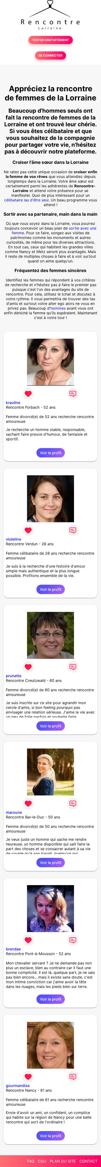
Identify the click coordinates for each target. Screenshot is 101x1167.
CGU (42, 1161)
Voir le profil (50, 452)
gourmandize (18, 1085)
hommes (58, 308)
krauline (13, 402)
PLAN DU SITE (63, 1161)
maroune (14, 812)
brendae (13, 949)
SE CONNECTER (50, 55)
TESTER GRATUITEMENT (50, 40)
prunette (13, 675)
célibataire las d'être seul (26, 200)
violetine (13, 539)
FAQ (30, 1161)
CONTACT (88, 1161)
